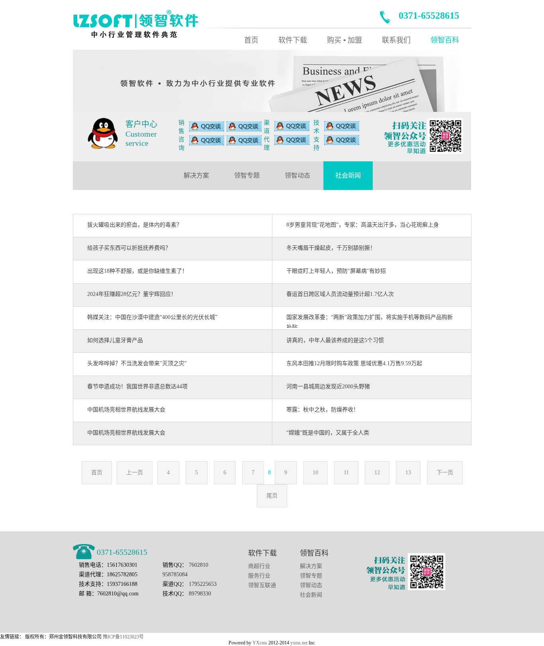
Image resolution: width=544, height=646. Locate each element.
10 (315, 473)
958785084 (175, 574)
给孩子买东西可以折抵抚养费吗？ (129, 248)
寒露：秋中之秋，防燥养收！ (322, 410)
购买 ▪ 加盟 (344, 40)
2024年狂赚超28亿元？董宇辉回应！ (131, 294)
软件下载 (292, 40)
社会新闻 (348, 175)
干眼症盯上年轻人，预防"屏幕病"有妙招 (336, 271)
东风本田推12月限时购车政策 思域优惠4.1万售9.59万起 (354, 363)
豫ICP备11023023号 (123, 637)
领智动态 (297, 175)
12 (377, 473)
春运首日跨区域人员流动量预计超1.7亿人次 (340, 294)
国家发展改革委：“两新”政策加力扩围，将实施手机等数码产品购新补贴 (369, 321)
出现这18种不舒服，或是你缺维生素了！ (137, 271)
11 (346, 473)
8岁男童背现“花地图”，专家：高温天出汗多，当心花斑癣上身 (362, 225)
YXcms (259, 643)
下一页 (444, 473)
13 (408, 473)
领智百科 (445, 40)
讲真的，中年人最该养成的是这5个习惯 (335, 340)
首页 (251, 40)
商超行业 (259, 566)
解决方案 (196, 175)
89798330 (200, 594)
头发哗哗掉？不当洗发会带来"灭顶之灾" (137, 363)
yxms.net (298, 643)
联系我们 (396, 40)
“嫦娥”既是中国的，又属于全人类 (327, 433)
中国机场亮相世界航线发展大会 (126, 410)
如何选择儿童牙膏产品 (115, 340)
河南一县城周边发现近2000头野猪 (328, 387)
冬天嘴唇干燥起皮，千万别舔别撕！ (331, 248)
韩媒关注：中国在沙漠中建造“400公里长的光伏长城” (152, 317)
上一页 (134, 473)
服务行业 (259, 576)
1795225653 (203, 584)
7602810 (198, 565)
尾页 (272, 496)
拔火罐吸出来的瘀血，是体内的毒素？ (134, 225)
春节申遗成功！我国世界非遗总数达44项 (137, 387)
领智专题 (247, 175)
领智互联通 (262, 585)
